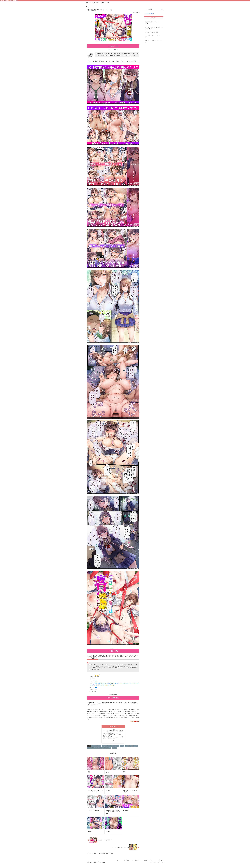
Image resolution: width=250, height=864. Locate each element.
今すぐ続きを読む (113, 651)
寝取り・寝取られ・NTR (116, 683)
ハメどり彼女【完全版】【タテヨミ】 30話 (154, 36)
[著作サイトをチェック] (113, 741)
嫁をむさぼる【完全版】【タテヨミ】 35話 (154, 41)
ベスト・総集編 (116, 746)
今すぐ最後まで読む (113, 697)
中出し (124, 683)
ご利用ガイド (136, 860)
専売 (102, 685)
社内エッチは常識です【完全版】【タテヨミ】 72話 (154, 27)
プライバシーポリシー (148, 860)
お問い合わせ (161, 860)
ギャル (104, 683)
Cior (96, 687)
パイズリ (134, 683)
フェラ (129, 683)
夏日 (96, 681)
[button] (162, 9)
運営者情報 (127, 860)
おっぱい (98, 685)
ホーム (118, 860)
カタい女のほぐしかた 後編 (151, 32)
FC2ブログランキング (149, 13)
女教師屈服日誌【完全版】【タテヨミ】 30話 (153, 22)
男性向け (107, 685)
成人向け (112, 685)
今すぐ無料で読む (113, 46)
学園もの (100, 683)
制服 (96, 683)
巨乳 (108, 683)
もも (114, 729)
